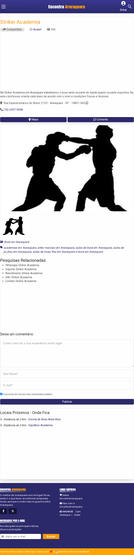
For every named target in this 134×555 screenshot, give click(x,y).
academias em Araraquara (19, 247)
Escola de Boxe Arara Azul (44, 419)
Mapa (34, 119)
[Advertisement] (67, 62)
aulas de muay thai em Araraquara (54, 251)
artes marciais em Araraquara (56, 247)
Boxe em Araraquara (16, 242)
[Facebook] (3, 511)
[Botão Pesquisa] (130, 6)
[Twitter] (13, 511)
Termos (4, 551)
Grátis (77, 515)
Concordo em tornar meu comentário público (28, 394)
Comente (102, 119)
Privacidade (17, 551)
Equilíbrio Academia (40, 425)
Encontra (66, 6)
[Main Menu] (3, 6)
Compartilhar (14, 29)
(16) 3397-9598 (13, 109)
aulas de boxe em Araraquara (94, 247)
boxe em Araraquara (90, 251)
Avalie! (37, 29)
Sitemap (29, 551)
